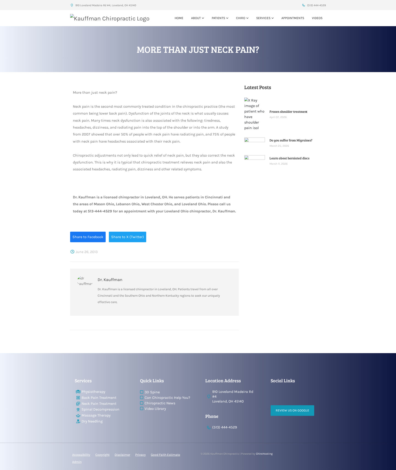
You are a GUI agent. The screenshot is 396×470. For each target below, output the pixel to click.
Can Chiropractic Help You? (167, 397)
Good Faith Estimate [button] (165, 455)
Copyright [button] (102, 455)
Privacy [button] (140, 455)
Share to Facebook (87, 237)
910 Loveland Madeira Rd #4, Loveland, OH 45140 (105, 5)
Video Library (155, 408)
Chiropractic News (160, 403)
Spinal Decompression (100, 409)
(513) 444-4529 (316, 5)
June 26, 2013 (86, 252)
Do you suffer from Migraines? (291, 140)
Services (263, 18)
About (196, 18)
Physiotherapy (93, 391)
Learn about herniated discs (289, 158)
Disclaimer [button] (122, 455)
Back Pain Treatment (99, 397)
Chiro (240, 18)
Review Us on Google (292, 410)
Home (179, 18)
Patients (218, 18)
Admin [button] (77, 462)
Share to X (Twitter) (127, 237)
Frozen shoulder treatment (288, 111)
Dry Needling (92, 421)
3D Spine (152, 392)
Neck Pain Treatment (99, 403)
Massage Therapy (96, 415)
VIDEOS (317, 18)
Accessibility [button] (81, 455)
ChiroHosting (264, 453)
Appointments (292, 18)
